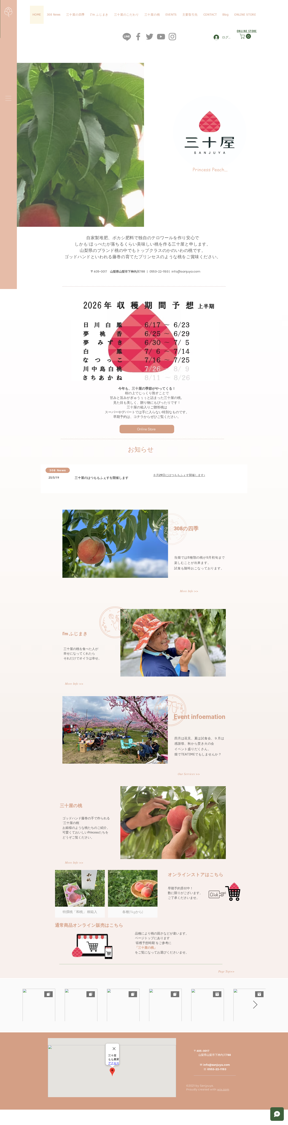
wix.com (223, 1089)
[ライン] (127, 37)
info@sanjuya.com (186, 271)
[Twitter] (150, 37)
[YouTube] (161, 37)
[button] (8, 98)
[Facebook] (138, 37)
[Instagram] (172, 37)
